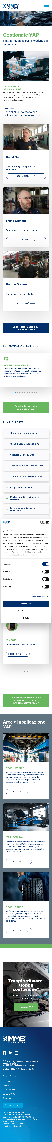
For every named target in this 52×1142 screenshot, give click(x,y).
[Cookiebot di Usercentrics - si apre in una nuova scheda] (38, 522)
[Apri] (46, 5)
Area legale (7, 1098)
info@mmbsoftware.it (12, 1126)
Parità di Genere (9, 1076)
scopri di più (14, 654)
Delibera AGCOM (9, 1094)
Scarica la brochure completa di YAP (26, 407)
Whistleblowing (9, 1090)
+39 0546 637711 (16, 1124)
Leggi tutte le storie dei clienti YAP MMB (26, 328)
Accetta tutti (26, 604)
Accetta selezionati (26, 611)
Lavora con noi (14, 1105)
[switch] (45, 571)
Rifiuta (26, 618)
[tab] (15, 392)
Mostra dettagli (38, 596)
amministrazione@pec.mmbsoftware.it (23, 1119)
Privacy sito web (9, 1082)
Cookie (6, 1086)
